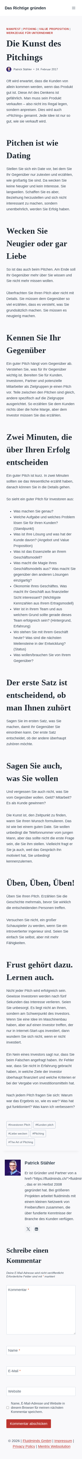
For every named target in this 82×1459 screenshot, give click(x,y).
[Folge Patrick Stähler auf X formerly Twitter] (28, 1229)
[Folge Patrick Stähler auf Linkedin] (36, 1229)
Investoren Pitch (19, 1124)
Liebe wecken (17, 1133)
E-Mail (14, 1371)
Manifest (13, 29)
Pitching (30, 29)
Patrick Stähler (23, 69)
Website (14, 1392)
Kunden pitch (44, 1124)
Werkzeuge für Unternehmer (29, 33)
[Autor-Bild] (8, 69)
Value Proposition (54, 29)
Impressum (63, 1441)
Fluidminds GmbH (37, 1441)
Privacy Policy (24, 1446)
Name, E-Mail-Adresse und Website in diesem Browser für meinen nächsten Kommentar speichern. (38, 1407)
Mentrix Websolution (54, 1446)
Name (14, 1350)
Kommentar (18, 1290)
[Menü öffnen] (73, 8)
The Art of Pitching (20, 1142)
